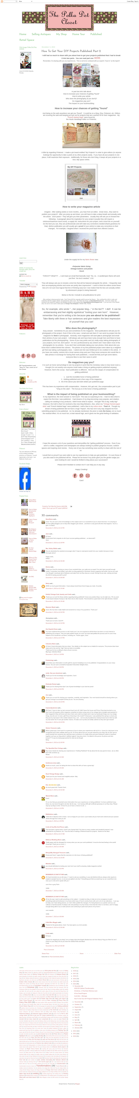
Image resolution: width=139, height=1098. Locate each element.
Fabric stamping (51, 1000)
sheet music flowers (61, 1054)
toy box (45, 1063)
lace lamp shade (31, 1019)
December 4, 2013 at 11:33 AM (55, 588)
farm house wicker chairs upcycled (43, 1002)
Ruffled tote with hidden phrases (54, 1050)
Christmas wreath (23, 989)
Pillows (56, 1034)
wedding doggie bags (47, 1073)
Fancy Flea (62, 1000)
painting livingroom (51, 1030)
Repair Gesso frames (33, 1048)
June (76, 1015)
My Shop (61, 34)
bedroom (64, 978)
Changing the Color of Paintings (56, 985)
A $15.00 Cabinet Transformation (84, 988)
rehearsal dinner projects (59, 1047)
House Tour (56, 1013)
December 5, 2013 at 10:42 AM (55, 790)
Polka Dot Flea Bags (34, 1039)
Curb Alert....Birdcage (80, 996)
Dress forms (51, 996)
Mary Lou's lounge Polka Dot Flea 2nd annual (55, 1022)
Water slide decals (24, 1073)
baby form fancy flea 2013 (60, 976)
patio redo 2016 (24, 1034)
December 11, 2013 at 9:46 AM (55, 946)
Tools (28, 1063)
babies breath (37, 976)
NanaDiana (49, 519)
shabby (32, 1054)
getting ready (25, 1008)
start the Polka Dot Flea (31, 1058)
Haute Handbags (62, 1009)
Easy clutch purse (25, 998)
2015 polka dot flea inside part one (27, 970)
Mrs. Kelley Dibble (51, 548)
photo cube (33, 1034)
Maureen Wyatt (50, 607)
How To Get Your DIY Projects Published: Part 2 (88, 998)
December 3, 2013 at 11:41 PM (55, 528)
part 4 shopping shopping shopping (60, 1032)
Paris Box (28, 1032)
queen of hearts (47, 1045)
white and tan (55, 1077)
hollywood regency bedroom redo (42, 1013)
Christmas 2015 (62, 987)
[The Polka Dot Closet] (25, 489)
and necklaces (50, 974)
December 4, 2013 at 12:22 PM (55, 623)
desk (57, 991)
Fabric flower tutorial (40, 1000)
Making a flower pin (44, 1021)
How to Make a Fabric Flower (33, 540)
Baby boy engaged (47, 976)
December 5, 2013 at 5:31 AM (55, 779)
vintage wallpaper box (43, 1071)
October (77, 1004)
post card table (57, 1043)
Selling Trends (49, 1052)
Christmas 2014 (52, 987)
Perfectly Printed (51, 684)
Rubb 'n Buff (29, 1050)
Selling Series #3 (40, 1052)
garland (48, 1006)
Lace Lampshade (43, 1019)
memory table (55, 1024)
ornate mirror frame (42, 1028)
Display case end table (24, 993)
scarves (21, 1052)
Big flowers (21, 980)
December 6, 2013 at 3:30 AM (55, 846)
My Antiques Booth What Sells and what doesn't (32, 531)
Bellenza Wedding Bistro (54, 840)
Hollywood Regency (24, 1013)
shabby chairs (39, 1054)
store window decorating (44, 1060)
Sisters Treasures (51, 728)
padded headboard (53, 1028)
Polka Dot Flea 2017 (37, 1037)
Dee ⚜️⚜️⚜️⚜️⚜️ (51, 785)
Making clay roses (55, 1021)
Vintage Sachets (40, 1069)
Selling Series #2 (29, 1052)
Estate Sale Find (46, 998)
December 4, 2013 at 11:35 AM (55, 601)
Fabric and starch (60, 998)
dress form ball (37, 995)
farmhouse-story (51, 763)
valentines (39, 1068)
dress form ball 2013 (48, 995)
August (77, 1009)
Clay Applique (33, 989)
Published (96, 34)
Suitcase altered (61, 1060)
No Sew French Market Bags (32, 549)
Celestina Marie (51, 644)
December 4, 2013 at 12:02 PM (55, 612)
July (76, 1012)
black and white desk (31, 980)
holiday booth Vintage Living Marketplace (56, 1011)
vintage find (22, 1069)
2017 (74, 973)
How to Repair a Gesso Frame (33, 568)
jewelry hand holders (33, 1017)
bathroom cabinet (38, 978)
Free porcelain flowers (47, 1004)
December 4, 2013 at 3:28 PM (55, 667)
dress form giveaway (61, 995)
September (78, 1007)
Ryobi (65, 1050)
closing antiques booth (57, 989)
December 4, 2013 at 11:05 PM (55, 742)
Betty (48, 583)
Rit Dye (59, 1048)
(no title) (31, 576)
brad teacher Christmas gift (60, 980)
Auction (30, 976)
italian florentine (22, 1017)
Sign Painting (33, 1056)
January (77, 1027)
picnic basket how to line (44, 1034)
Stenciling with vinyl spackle (60, 1058)
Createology (50, 660)
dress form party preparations (38, 996)
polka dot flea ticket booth (51, 1041)
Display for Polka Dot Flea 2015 (40, 993)
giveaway (32, 1008)
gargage (43, 1006)
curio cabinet (37, 991)
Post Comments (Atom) (57, 956)
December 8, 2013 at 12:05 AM (55, 927)
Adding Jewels (27, 972)
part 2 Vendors (36, 1032)
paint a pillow (63, 1028)
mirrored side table (28, 1026)
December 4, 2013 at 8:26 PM (55, 689)
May (76, 1017)
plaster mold (30, 1035)
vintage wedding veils (55, 1071)
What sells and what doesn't (28, 1077)
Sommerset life (41, 1056)
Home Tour (78, 34)
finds (55, 1002)
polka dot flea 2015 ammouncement (54, 1035)
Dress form (27, 995)
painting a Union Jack (40, 1030)
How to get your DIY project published (57, 508)
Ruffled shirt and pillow (39, 1050)
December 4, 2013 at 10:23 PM (55, 702)
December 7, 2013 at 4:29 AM (55, 890)
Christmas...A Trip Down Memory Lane (85, 991)
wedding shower (62, 1075)
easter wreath (65, 996)
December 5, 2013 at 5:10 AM (55, 757)
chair (31, 985)
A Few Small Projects (80, 993)
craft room (28, 991)
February (77, 1025)
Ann (47, 695)
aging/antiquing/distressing (50, 972)
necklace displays (55, 1026)
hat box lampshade (43, 1009)
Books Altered (42, 980)
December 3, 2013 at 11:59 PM (55, 542)
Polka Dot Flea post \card (37, 1041)
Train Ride (52, 1063)
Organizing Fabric (30, 1028)
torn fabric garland (36, 1063)
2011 (74, 1033)
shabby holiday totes (50, 1054)
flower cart (60, 1002)
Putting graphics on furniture (34, 1045)
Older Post (117, 953)
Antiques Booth (61, 974)
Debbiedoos (50, 814)
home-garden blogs (23, 599)
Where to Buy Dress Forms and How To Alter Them (33, 560)
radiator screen (56, 1045)
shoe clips (21, 1056)
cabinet (61, 983)
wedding (36, 1073)
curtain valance (45, 991)
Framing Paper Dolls (34, 1004)
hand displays (60, 1008)
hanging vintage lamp (32, 1009)
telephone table (59, 1061)
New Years (63, 1026)
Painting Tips (62, 1030)
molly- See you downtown (54, 673)
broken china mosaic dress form (43, 981)
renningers (21, 1048)
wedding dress (57, 1073)
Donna (48, 567)
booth (50, 980)
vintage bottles (62, 1068)
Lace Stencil (62, 1019)
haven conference (23, 1011)
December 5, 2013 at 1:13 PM (55, 808)
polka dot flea (39, 1035)
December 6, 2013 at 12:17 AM (55, 834)
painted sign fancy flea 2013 (26, 1030)
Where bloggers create (44, 1077)
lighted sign (28, 1021)
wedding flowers (43, 1075)
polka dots (32, 1043)
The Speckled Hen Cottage (54, 748)
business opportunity (45, 983)
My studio (46, 1026)
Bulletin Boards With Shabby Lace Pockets (33, 588)
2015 (74, 978)
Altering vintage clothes (24, 974)
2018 (74, 971)
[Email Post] (71, 506)
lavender (21, 1021)
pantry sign (21, 1032)
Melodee (48, 863)
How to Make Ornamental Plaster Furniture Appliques (33, 512)
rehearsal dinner (46, 1046)
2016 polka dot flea (50, 970)
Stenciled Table (48, 1058)
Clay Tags (47, 989)
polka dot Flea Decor (48, 1039)
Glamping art (40, 1008)
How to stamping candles (60, 1015)
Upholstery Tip (31, 1068)
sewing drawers (58, 1052)
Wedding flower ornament (32, 1075)
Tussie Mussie (60, 1066)
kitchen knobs (59, 1017)
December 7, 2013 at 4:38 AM (55, 916)
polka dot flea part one (24, 1041)
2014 (74, 981)
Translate (33, 286)
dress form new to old (24, 996)
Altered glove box (62, 972)
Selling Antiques (41, 34)
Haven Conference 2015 (37, 1011)
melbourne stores (46, 1024)
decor (52, 991)
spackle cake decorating (53, 1056)
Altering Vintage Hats (39, 974)
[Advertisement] (27, 105)
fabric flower (89, 260)
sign (27, 1056)
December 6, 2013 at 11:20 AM (55, 857)
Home (22, 34)
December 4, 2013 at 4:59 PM (55, 678)
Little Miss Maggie (52, 922)
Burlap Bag (34, 983)
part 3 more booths (45, 1032)
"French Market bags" (75, 117)
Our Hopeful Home (52, 629)
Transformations (43, 1066)
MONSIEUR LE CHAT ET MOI (55, 874)
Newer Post (45, 953)
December (78, 986)
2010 (74, 1036)
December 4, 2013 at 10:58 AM (55, 577)
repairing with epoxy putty (48, 1048)
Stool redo (22, 1060)
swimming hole (31, 1061)
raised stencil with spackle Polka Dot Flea (29, 1046)
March (77, 1022)
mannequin (40, 1022)
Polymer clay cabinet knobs (44, 1043)
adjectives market (37, 972)
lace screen (54, 1019)
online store (97, 406)
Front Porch (36, 1006)
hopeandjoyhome (51, 708)
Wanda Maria (50, 796)
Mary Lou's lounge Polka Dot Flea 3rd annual (29, 1024)
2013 (74, 984)
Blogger (77, 1084)
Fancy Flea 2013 (25, 1002)
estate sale (35, 998)
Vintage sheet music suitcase (54, 1070)
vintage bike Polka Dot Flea (50, 1068)
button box (54, 983)
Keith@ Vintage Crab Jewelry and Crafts (59, 594)
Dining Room (63, 991)
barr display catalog (28, 978)
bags (20, 978)
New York (21, 1028)
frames (25, 1004)
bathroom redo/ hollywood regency (52, 978)
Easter (58, 996)
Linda (47, 933)
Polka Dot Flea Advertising (52, 1037)
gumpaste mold (49, 1008)
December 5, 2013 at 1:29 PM (55, 821)
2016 (74, 976)
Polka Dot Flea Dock (61, 1039)
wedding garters (53, 1075)
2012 (74, 1031)
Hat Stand (53, 1009)
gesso (53, 1006)
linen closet (35, 1021)
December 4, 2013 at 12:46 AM (55, 561)
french (56, 1004)
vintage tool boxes (32, 1071)
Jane (47, 534)
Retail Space (26, 40)
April (76, 1020)
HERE (97, 58)
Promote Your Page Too (24, 491)
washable (64, 1071)
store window (31, 1059)
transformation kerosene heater (26, 1066)
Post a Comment (49, 949)
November (78, 1002)
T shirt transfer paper (43, 1061)
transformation (61, 1063)
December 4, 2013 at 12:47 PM (55, 638)
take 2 (52, 1061)
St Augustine (63, 1056)
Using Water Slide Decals (32, 500)
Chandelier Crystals (40, 985)
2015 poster (40, 970)
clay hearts (40, 989)
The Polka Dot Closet (54, 506)
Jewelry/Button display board (47, 1017)
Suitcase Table (22, 1061)
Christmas (30, 987)
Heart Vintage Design (53, 774)
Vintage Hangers (30, 1069)
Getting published (62, 1006)
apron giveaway (23, 976)
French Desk (63, 1004)
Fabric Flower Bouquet (25, 1000)
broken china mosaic (25, 982)
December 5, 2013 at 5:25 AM (55, 768)
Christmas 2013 (42, 987)
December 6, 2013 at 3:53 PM (55, 868)
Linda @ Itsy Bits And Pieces (55, 827)
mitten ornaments (38, 1026)
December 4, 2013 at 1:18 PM (55, 654)
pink (61, 1034)
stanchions (21, 1058)
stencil (41, 1058)
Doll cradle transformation (56, 993)
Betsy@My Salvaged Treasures (56, 852)
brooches (55, 981)
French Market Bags (25, 1006)
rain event (64, 1045)
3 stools (60, 970)
